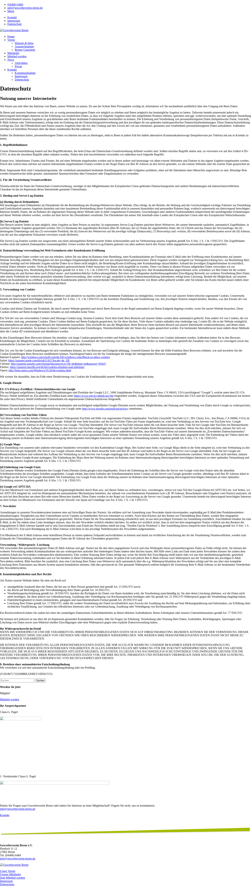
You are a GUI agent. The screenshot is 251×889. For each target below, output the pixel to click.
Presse (18, 66)
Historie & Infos (24, 43)
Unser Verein (7, 871)
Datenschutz (14, 24)
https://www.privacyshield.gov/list (94, 395)
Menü (10, 11)
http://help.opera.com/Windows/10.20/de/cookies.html (40, 370)
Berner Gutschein (25, 49)
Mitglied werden (16, 56)
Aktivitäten (21, 63)
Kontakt (12, 17)
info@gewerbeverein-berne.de (25, 7)
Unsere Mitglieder (10, 874)
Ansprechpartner (24, 46)
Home (11, 36)
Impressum (13, 20)
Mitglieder (13, 53)
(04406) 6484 (15, 4)
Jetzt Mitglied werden (12, 877)
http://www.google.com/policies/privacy (105, 408)
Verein (11, 39)
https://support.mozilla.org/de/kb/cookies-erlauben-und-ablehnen (47, 367)
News (10, 59)
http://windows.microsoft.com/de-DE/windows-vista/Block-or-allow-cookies (65, 357)
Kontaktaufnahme (25, 72)
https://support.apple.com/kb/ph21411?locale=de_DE (39, 360)
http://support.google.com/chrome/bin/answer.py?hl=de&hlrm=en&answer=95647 (58, 363)
